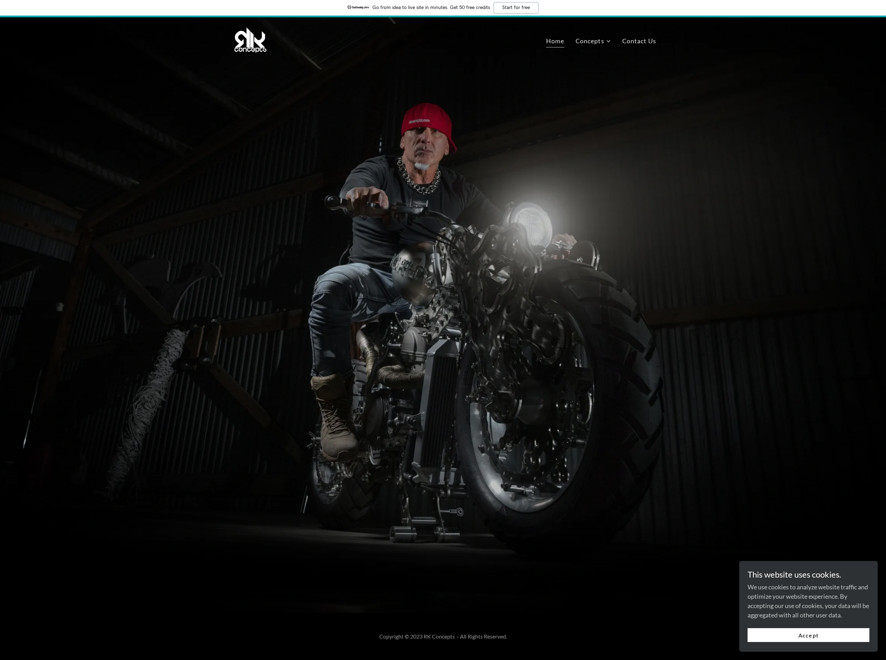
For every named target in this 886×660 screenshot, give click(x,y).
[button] (593, 41)
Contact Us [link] (639, 41)
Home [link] (555, 41)
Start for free (516, 7)
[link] (250, 39)
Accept (808, 635)
